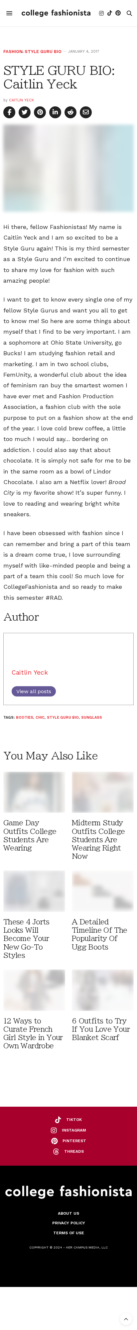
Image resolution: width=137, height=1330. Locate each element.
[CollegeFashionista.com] (56, 13)
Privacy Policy (68, 1223)
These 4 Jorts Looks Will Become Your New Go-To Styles (26, 938)
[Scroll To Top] (126, 1319)
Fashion (13, 51)
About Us (68, 1213)
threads (74, 1151)
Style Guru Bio (43, 51)
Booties (24, 717)
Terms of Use (68, 1233)
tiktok (74, 1119)
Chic (40, 717)
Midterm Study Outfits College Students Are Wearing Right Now (98, 839)
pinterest (74, 1140)
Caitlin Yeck (21, 100)
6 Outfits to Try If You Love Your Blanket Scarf (101, 1029)
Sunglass (91, 717)
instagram (74, 1130)
